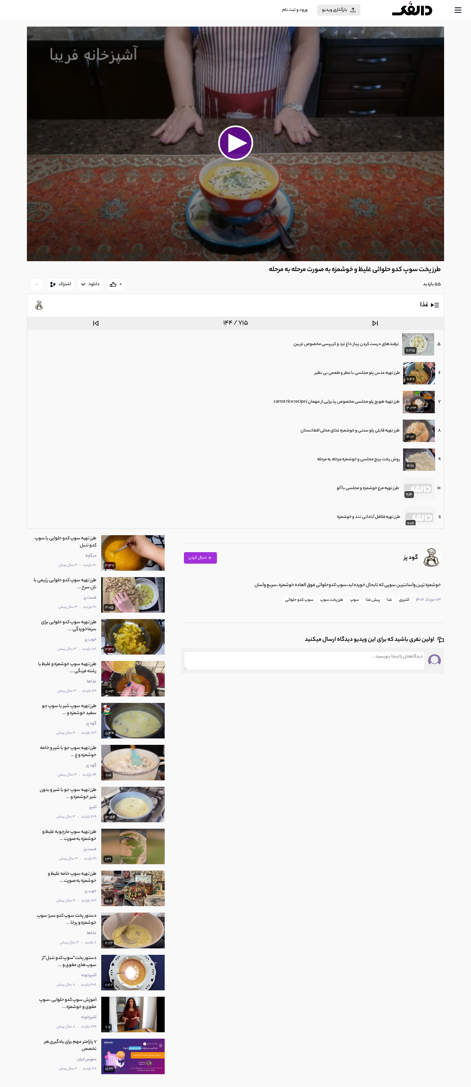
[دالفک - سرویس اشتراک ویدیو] (417, 10)
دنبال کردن (197, 557)
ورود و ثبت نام (295, 10)
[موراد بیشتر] (37, 284)
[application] (235, 144)
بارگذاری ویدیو (334, 10)
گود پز (411, 558)
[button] (235, 143)
